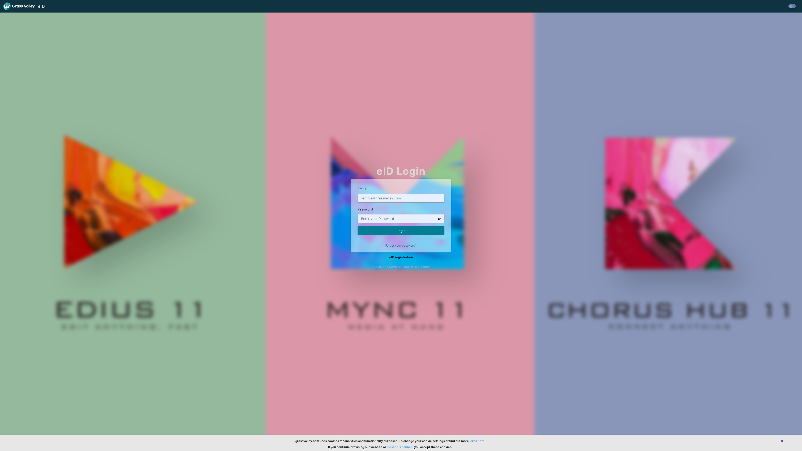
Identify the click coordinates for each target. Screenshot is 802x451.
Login (401, 231)
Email (362, 189)
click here (477, 441)
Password (365, 209)
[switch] (439, 218)
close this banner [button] (399, 447)
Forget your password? (401, 245)
